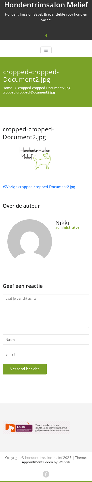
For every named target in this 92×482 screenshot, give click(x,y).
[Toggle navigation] (46, 50)
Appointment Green (37, 462)
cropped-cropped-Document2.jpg (44, 87)
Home (7, 87)
